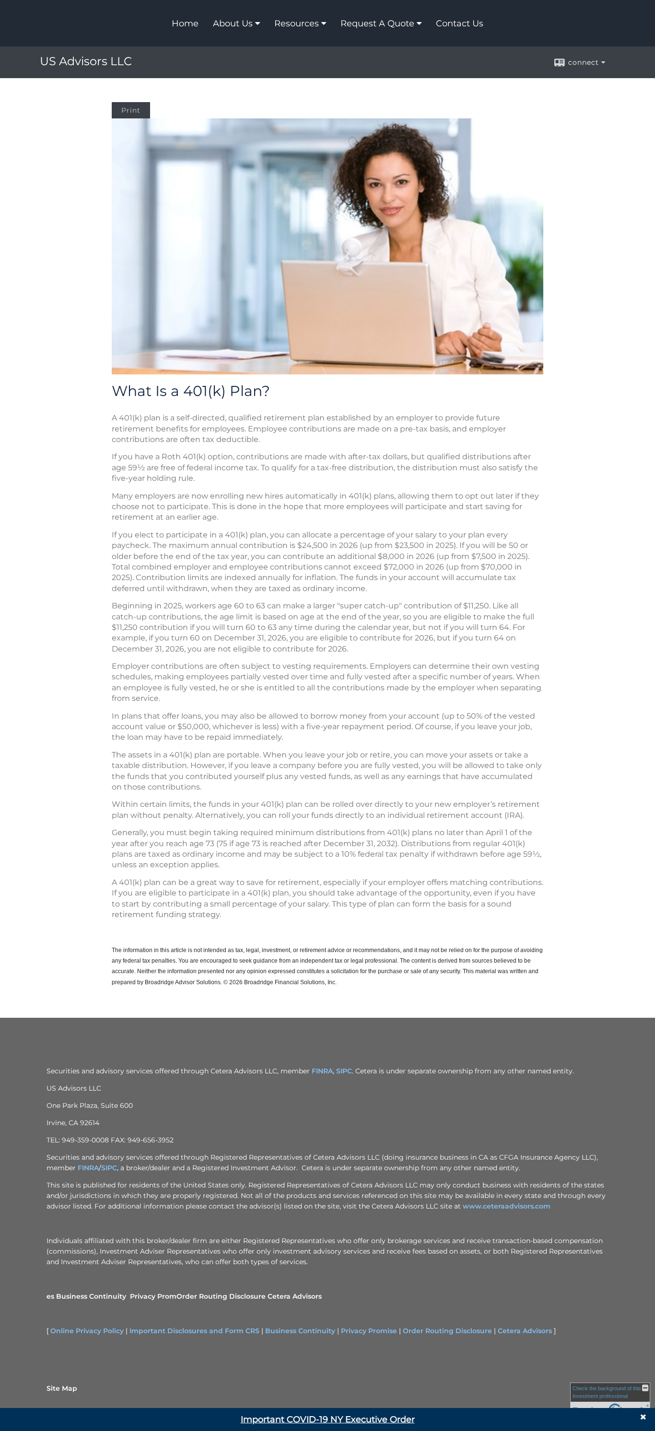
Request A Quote (377, 23)
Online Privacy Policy (87, 1330)
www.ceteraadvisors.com (506, 1206)
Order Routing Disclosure (221, 1296)
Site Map (62, 1388)
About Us (233, 23)
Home (185, 23)
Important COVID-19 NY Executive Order (328, 1419)
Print (130, 110)
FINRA (322, 1071)
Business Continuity (91, 1296)
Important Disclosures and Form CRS (194, 1330)
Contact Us (459, 23)
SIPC (344, 1071)
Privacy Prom (153, 1296)
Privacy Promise (369, 1330)
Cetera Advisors (295, 1296)
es (50, 1296)
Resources (296, 23)
